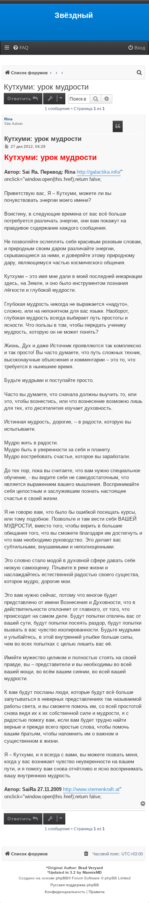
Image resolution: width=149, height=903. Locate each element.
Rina (8, 119)
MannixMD (92, 872)
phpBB (62, 878)
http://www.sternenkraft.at (91, 789)
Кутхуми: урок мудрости (46, 87)
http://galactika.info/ (99, 172)
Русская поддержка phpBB (74, 885)
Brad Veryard (90, 868)
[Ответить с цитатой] (118, 126)
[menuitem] (20, 48)
